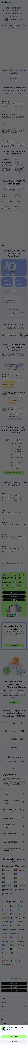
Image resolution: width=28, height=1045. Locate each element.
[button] (14, 1036)
